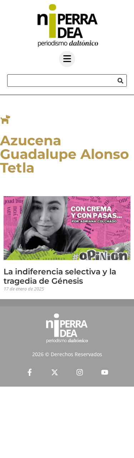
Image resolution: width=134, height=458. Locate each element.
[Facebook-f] (30, 372)
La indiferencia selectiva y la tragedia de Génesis (60, 276)
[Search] (120, 80)
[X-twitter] (55, 372)
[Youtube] (105, 372)
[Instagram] (80, 372)
